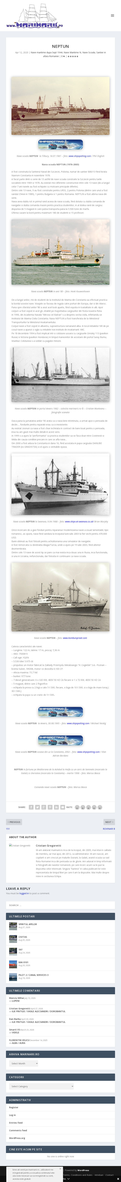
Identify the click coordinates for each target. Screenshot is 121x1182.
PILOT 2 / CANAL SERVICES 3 (33, 974)
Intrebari (99, 1175)
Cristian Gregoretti (48, 845)
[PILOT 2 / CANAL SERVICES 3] (13, 977)
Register (13, 1107)
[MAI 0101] (13, 964)
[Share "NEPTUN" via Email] (63, 807)
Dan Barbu (15, 1018)
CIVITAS (23, 936)
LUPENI (16, 1000)
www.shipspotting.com (80, 155)
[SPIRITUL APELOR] (13, 926)
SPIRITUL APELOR (28, 924)
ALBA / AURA (18, 1042)
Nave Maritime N (72, 52)
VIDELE (15, 1032)
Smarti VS (14, 1029)
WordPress (83, 1170)
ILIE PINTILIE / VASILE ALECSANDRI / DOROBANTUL (38, 1011)
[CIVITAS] (13, 939)
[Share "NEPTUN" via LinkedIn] (56, 807)
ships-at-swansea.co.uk (81, 521)
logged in (24, 893)
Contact (110, 1175)
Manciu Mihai (16, 997)
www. (67, 521)
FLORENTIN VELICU (19, 1040)
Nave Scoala (88, 52)
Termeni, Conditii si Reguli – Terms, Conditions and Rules (63, 1175)
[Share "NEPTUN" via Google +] (44, 807)
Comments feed (18, 1130)
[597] (13, 952)
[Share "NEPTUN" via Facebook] (31, 807)
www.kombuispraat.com (75, 637)
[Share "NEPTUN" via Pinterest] (50, 807)
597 (20, 949)
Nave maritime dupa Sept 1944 (46, 52)
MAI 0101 (23, 962)
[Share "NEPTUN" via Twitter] (37, 807)
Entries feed (16, 1122)
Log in (12, 1115)
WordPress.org (17, 1138)
